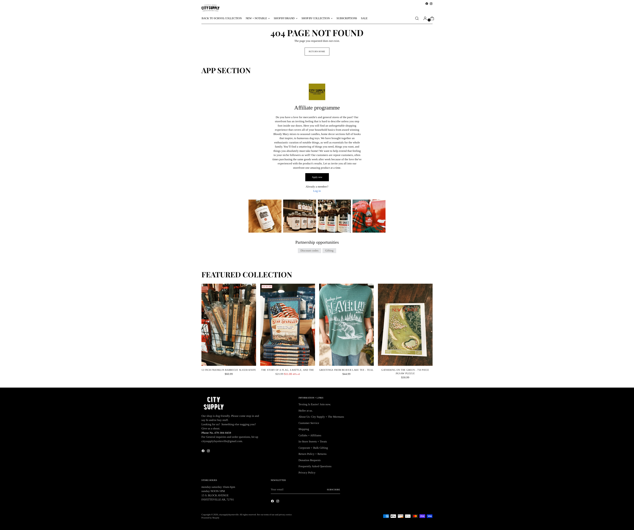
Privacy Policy (307, 472)
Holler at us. (306, 410)
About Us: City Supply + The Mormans (321, 416)
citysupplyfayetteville (229, 514)
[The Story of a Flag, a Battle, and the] (287, 325)
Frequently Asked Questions (315, 466)
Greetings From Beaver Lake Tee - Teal (346, 370)
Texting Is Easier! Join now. (315, 404)
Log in (317, 190)
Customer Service (309, 423)
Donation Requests (310, 460)
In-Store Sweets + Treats (313, 441)
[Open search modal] (417, 18)
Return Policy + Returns (313, 453)
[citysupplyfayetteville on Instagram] (431, 3)
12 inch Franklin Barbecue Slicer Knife (228, 370)
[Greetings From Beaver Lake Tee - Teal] (346, 325)
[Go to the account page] (424, 18)
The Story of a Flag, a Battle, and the (287, 370)
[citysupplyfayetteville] (210, 8)
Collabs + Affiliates (310, 435)
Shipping (304, 429)
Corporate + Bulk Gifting (313, 447)
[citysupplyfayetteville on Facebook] (426, 3)
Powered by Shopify (210, 517)
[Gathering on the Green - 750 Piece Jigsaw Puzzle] (405, 325)
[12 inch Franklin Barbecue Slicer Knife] (228, 325)
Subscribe (333, 489)
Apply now (317, 177)
